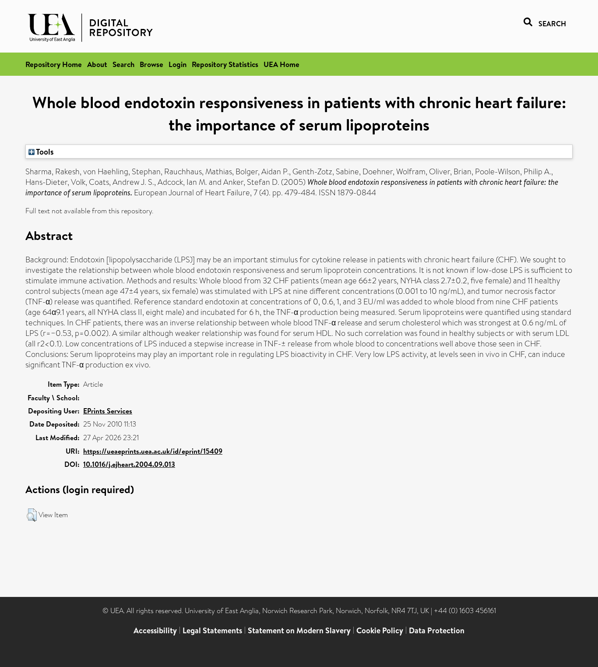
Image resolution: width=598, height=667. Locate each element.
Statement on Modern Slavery (299, 630)
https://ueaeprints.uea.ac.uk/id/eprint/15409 (152, 451)
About (97, 64)
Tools (44, 151)
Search (123, 64)
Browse (151, 64)
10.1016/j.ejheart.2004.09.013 (129, 464)
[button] (32, 515)
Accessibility (155, 630)
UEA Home (281, 64)
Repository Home (53, 64)
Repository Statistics (225, 64)
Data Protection (436, 630)
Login (177, 64)
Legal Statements (212, 630)
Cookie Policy (379, 630)
